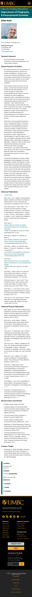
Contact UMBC (20, 525)
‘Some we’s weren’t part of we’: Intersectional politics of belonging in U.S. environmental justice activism (17, 262)
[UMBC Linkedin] (17, 516)
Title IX (16, 585)
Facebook (7, 484)
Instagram (8, 491)
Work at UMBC (6, 537)
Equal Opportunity (16, 579)
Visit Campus (5, 534)
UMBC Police (20, 534)
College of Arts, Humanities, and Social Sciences (14, 9)
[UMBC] (7, 3)
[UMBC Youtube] (14, 516)
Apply (16, 548)
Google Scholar (8, 195)
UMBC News (5, 532)
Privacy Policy (16, 582)
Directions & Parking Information (11, 511)
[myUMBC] (23, 516)
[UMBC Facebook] (3, 516)
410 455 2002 (13, 473)
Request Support (21, 528)
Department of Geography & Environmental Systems (15, 13)
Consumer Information (16, 592)
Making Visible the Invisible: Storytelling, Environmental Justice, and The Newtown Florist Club (15, 226)
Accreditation (16, 576)
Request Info (16, 544)
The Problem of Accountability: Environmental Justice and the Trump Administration (16, 253)
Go (22, 564)
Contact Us (6, 479)
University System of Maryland (19, 573)
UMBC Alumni (5, 523)
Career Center (6, 525)
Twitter (7, 487)
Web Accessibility (16, 589)
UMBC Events (5, 528)
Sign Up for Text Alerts (23, 538)
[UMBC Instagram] (10, 516)
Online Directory (21, 523)
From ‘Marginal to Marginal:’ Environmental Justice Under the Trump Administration (15, 240)
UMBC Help (5, 530)
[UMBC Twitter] (7, 516)
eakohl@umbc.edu (8, 51)
